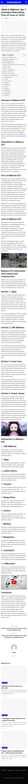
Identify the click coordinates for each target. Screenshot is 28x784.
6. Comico (6, 86)
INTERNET (7, 6)
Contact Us (3, 770)
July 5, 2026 (4, 728)
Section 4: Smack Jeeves (9, 73)
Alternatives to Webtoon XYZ (10, 59)
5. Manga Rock (7, 84)
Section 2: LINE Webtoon (9, 70)
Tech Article (17, 770)
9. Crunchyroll (7, 92)
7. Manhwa (6, 88)
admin (6, 18)
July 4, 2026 (4, 760)
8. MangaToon (7, 90)
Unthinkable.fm (14, 2)
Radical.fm (24, 770)
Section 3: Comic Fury (8, 72)
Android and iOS (22, 136)
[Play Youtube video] (14, 582)
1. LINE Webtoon (8, 77)
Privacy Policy (10, 770)
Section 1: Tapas (7, 68)
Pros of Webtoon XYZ (8, 61)
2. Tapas (6, 79)
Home (2, 6)
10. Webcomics (7, 93)
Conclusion (6, 95)
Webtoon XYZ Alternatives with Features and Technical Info (14, 65)
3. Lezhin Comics (8, 81)
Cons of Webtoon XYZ (8, 63)
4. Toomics (6, 82)
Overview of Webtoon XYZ (9, 57)
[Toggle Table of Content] (23, 55)
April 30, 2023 (13, 18)
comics (10, 297)
